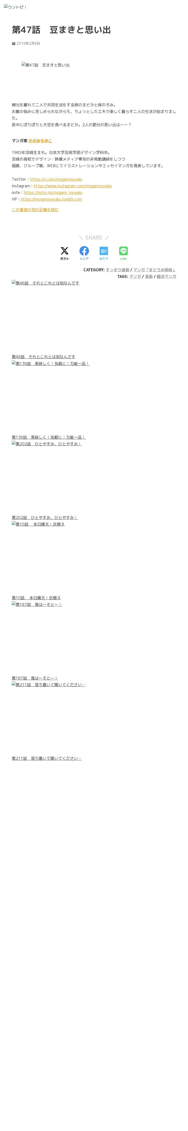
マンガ (135, 276)
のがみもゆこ (40, 140)
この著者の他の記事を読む (35, 209)
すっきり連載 (117, 270)
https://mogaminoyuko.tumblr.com (51, 199)
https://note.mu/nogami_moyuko (53, 192)
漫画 (149, 276)
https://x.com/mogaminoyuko (56, 179)
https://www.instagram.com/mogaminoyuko (73, 186)
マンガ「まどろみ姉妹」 (154, 270)
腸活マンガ (166, 276)
